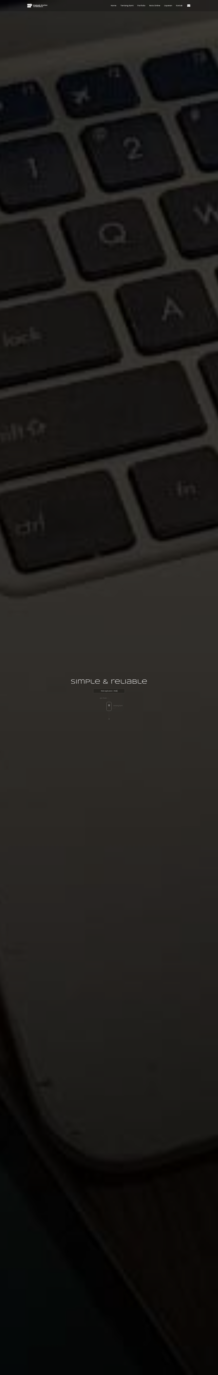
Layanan (168, 5)
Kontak (179, 5)
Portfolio (141, 5)
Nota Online (154, 5)
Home (113, 5)
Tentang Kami (127, 5)
